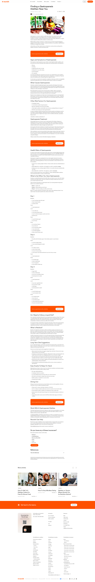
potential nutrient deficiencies (46, 153)
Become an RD (66, 521)
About (65, 526)
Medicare (34, 434)
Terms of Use (48, 578)
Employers (65, 523)
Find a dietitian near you (34, 426)
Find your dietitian (51, 517)
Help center (66, 517)
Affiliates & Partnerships (68, 528)
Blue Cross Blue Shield (36, 437)
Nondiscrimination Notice (55, 578)
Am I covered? (51, 515)
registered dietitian (34, 414)
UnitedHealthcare (35, 436)
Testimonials (66, 518)
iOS (49, 523)
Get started (90, 1)
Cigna (33, 440)
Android (49, 525)
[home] (5, 1)
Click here (36, 424)
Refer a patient (51, 518)
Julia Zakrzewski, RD (39, 14)
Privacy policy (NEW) (42, 578)
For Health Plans (67, 525)
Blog (64, 515)
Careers (65, 520)
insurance (32, 424)
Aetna (33, 439)
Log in (84, 1)
